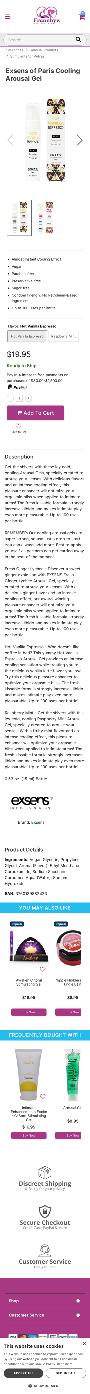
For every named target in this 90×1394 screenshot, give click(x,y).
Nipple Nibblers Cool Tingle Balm (73, 982)
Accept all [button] (24, 1373)
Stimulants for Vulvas (27, 56)
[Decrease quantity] (10, 398)
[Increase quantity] (28, 398)
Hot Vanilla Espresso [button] (27, 336)
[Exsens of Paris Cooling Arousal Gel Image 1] (45, 140)
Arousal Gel (72, 1108)
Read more (65, 1364)
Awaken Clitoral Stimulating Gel (29, 982)
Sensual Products (44, 50)
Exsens (37, 822)
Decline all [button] (66, 1373)
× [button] (84, 1344)
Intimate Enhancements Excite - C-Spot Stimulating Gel (29, 1114)
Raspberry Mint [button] (63, 336)
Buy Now (28, 1012)
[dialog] (45, 1366)
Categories (14, 50)
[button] (7, 16)
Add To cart (39, 413)
